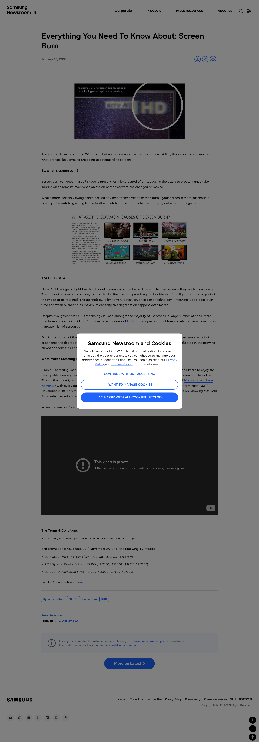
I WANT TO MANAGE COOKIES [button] (129, 385)
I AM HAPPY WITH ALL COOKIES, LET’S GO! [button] (129, 397)
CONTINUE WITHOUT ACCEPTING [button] (129, 374)
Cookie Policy (122, 364)
